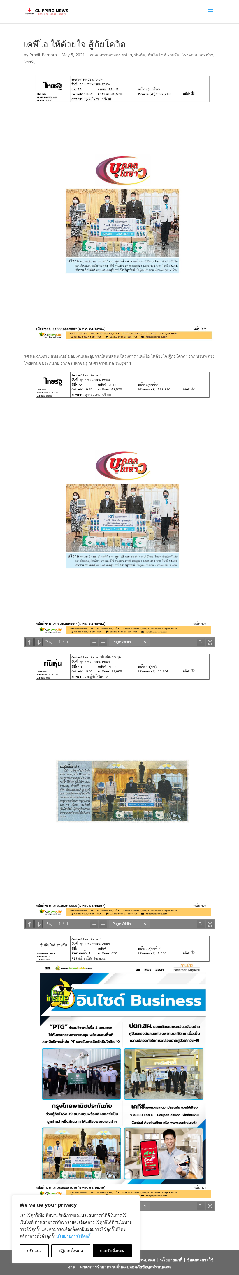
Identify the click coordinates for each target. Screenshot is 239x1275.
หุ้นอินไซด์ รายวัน (164, 54)
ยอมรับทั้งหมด (112, 1250)
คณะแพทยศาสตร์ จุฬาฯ (110, 54)
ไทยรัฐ (30, 61)
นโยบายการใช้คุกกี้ (73, 1236)
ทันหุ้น (139, 54)
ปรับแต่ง (34, 1250)
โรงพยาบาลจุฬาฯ (197, 54)
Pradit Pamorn (43, 54)
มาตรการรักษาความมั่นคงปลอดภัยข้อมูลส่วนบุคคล (125, 1266)
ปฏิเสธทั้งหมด (71, 1250)
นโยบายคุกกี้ (171, 1259)
